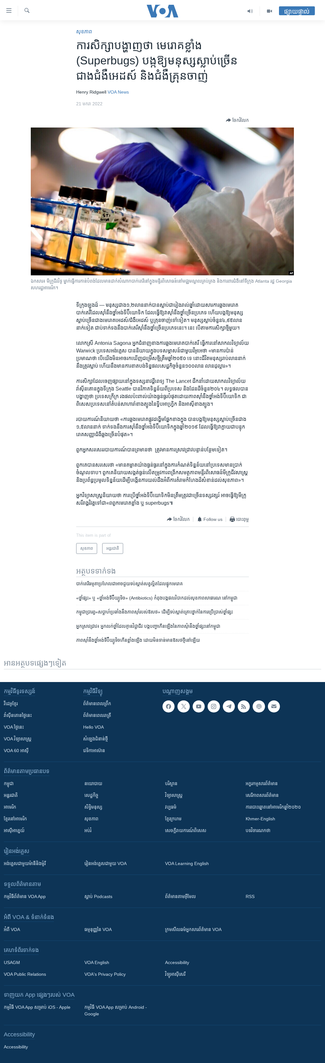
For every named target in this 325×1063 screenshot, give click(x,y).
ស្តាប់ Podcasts (98, 896)
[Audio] (250, 11)
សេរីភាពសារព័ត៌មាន (262, 795)
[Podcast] (259, 706)
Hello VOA (93, 727)
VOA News (118, 92)
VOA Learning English (187, 863)
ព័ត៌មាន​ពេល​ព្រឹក (97, 703)
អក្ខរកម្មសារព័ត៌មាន (262, 783)
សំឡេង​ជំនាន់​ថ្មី (95, 738)
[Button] (237, 120)
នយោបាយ (93, 783)
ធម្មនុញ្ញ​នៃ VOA (98, 929)
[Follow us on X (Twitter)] (183, 706)
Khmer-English (260, 818)
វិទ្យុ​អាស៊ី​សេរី (175, 974)
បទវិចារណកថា (258, 830)
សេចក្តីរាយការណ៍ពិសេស (185, 830)
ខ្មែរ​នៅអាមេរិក (15, 818)
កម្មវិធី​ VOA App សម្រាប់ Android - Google (115, 1010)
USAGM (12, 962)
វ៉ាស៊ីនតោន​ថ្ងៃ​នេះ (18, 715)
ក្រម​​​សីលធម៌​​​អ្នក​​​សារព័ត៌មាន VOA (193, 929)
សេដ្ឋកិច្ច (91, 795)
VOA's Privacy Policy (105, 974)
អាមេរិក (10, 807)
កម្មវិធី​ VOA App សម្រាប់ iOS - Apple (37, 1007)
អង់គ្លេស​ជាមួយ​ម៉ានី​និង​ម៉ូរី (25, 863)
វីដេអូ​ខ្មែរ (11, 703)
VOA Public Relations (25, 974)
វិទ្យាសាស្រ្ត (173, 795)
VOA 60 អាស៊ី (16, 750)
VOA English (96, 962)
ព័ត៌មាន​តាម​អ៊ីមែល (180, 896)
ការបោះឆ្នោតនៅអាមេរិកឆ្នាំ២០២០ (273, 807)
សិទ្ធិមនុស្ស (93, 807)
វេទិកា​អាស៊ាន (94, 750)
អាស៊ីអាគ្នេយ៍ (14, 830)
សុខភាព (84, 31)
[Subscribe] (274, 706)
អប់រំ (87, 830)
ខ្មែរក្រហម (173, 818)
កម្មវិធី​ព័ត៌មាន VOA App (25, 896)
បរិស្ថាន (171, 783)
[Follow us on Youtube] (199, 706)
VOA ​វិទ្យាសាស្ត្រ (17, 738)
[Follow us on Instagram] (214, 706)
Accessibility (177, 962)
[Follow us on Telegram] (229, 706)
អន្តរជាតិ (11, 795)
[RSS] (244, 706)
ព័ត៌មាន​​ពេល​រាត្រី (97, 715)
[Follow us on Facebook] (168, 706)
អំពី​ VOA (12, 929)
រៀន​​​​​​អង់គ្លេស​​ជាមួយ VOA (105, 863)
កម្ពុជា (9, 783)
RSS (250, 896)
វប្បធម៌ (170, 807)
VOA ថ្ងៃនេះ (14, 727)
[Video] (269, 11)
